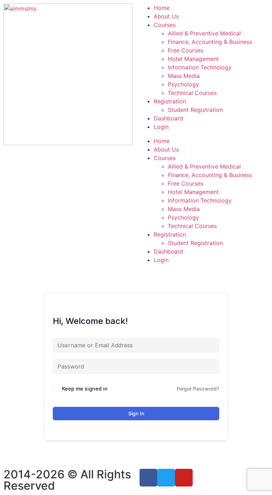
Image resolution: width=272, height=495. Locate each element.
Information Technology (200, 67)
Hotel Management (193, 58)
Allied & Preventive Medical (204, 33)
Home (162, 7)
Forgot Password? (198, 389)
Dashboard (168, 118)
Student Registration (195, 109)
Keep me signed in (85, 389)
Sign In (136, 413)
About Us (166, 16)
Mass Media (184, 75)
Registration (170, 101)
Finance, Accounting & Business (210, 41)
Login (161, 126)
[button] (204, 134)
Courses (165, 24)
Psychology (183, 84)
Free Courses (185, 50)
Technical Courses (192, 92)
